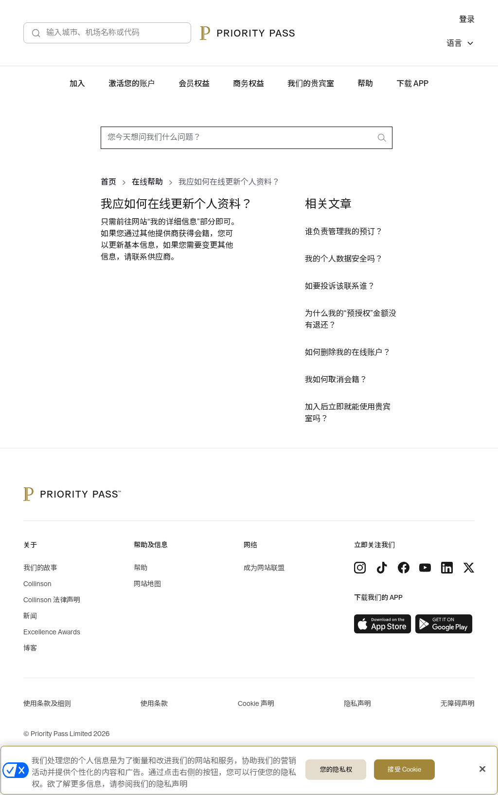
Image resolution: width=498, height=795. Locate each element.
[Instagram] (360, 567)
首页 (108, 182)
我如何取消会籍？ (336, 380)
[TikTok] (382, 567)
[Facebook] (403, 567)
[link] (382, 624)
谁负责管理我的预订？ (344, 232)
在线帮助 (147, 182)
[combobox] (246, 138)
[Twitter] (469, 567)
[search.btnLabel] (382, 138)
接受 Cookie (404, 769)
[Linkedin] (447, 567)
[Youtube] (425, 567)
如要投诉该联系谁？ (340, 286)
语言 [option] (454, 43)
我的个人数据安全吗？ (344, 259)
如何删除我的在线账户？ (348, 352)
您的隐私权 (336, 769)
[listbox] (460, 44)
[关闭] (482, 769)
